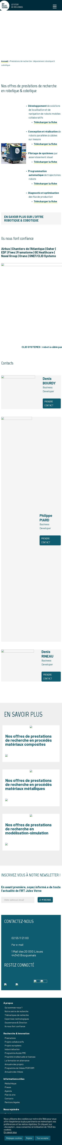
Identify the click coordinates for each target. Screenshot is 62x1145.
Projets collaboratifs (14, 1041)
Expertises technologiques (17, 1019)
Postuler (8, 1114)
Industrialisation (12, 1049)
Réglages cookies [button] (14, 1138)
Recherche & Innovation (16, 1033)
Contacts (9, 1098)
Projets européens (13, 1045)
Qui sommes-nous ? (13, 1007)
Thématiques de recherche (17, 1015)
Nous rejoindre (11, 1109)
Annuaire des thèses (14, 1071)
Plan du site (10, 1094)
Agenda (8, 1091)
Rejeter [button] (29, 1138)
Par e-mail (17, 944)
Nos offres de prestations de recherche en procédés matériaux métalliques (28, 784)
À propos (8, 1003)
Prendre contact (48, 403)
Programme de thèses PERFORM (19, 1068)
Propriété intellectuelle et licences (20, 1056)
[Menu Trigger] (55, 6)
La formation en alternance (17, 1060)
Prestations (10, 1038)
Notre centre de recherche (16, 1011)
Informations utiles (13, 1079)
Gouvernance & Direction (16, 1022)
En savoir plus (10, 1132)
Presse (8, 1087)
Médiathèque (10, 1083)
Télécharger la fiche (45, 143)
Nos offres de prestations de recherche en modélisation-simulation (28, 828)
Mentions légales (12, 1102)
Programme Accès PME (15, 1053)
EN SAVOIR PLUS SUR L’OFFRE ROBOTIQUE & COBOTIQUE (23, 218)
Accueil (4, 61)
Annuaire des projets (14, 1064)
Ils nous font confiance (15, 1026)
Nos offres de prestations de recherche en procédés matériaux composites (28, 740)
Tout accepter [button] (43, 1138)
